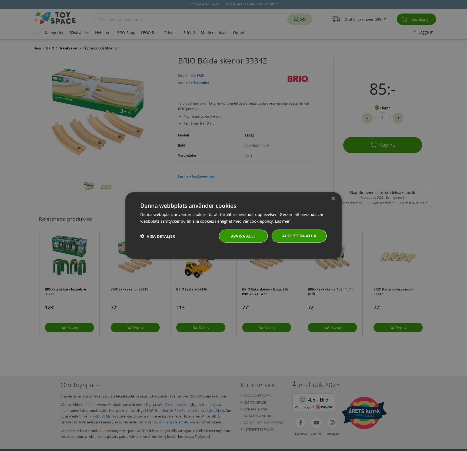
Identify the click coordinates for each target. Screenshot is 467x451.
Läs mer (282, 220)
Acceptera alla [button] (299, 235)
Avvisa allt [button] (243, 236)
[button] (157, 236)
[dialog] (233, 225)
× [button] (333, 198)
